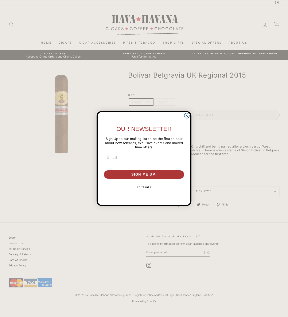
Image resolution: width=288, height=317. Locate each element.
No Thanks (144, 187)
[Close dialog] (186, 115)
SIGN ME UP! (144, 174)
